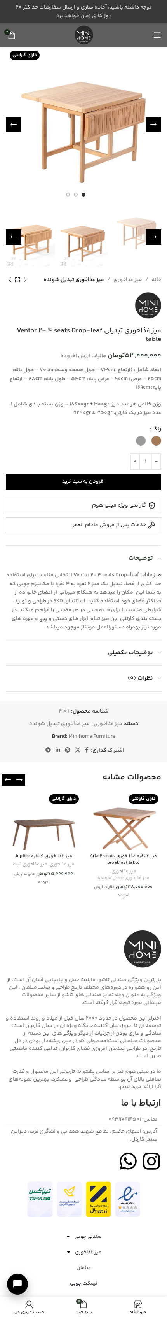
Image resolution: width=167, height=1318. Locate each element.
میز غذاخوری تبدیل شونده (73, 280)
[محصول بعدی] (10, 280)
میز (157, 575)
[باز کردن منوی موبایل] (157, 35)
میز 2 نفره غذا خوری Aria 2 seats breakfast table (123, 859)
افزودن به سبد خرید (83, 481)
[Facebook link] (87, 750)
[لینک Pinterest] (68, 750)
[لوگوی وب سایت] (83, 35)
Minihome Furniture (92, 736)
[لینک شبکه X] (78, 750)
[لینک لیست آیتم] (83, 1120)
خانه (156, 280)
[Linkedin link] (58, 750)
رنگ (156, 429)
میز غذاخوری (127, 280)
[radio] (156, 441)
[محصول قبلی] (25, 280)
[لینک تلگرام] (48, 750)
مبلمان (84, 1268)
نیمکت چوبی (83, 1283)
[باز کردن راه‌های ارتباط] (17, 1284)
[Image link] (127, 1199)
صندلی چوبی (88, 1237)
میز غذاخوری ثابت (30, 865)
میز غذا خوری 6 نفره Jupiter (43, 856)
